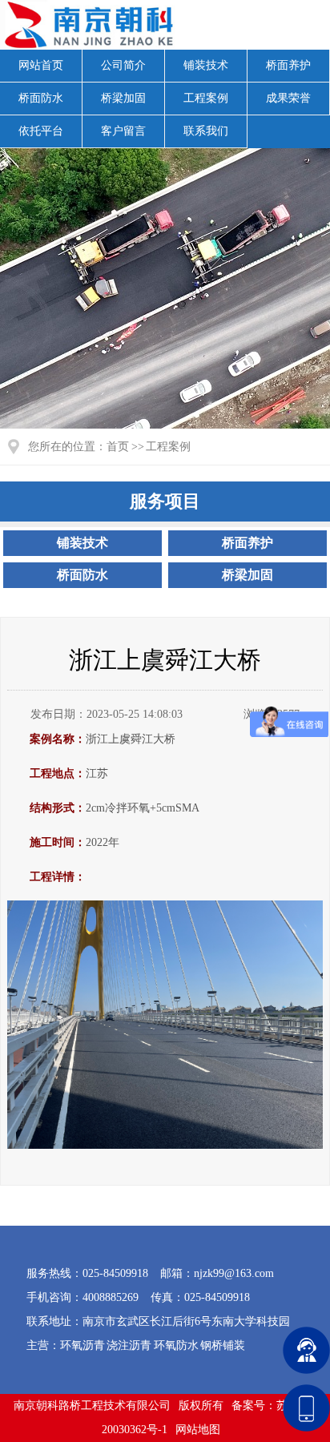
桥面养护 (288, 65)
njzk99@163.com (234, 1273)
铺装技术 (205, 65)
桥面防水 (40, 98)
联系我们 (205, 131)
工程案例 (205, 98)
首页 (118, 447)
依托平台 (40, 131)
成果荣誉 (288, 98)
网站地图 (197, 1430)
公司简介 (123, 65)
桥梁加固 (123, 98)
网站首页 (40, 65)
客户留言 (123, 131)
